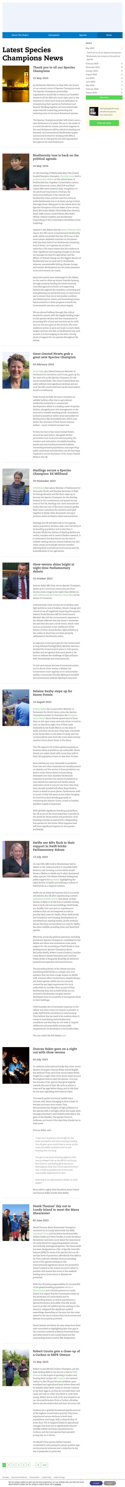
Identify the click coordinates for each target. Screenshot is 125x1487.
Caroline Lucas (67, 176)
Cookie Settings (59, 1477)
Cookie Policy (46, 1477)
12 (38, 1465)
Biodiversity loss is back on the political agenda (103, 58)
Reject (109, 1483)
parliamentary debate (43, 179)
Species (83, 35)
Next (45, 1465)
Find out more (104, 123)
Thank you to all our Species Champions (104, 52)
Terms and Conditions (19, 1477)
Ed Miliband (38, 488)
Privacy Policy (34, 1477)
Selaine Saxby (39, 709)
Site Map (5, 1477)
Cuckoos (61, 1378)
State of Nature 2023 (71, 230)
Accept (96, 1483)
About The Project (20, 35)
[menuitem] (21, 35)
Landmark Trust (40, 1233)
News (109, 35)
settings (58, 1484)
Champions (53, 35)
